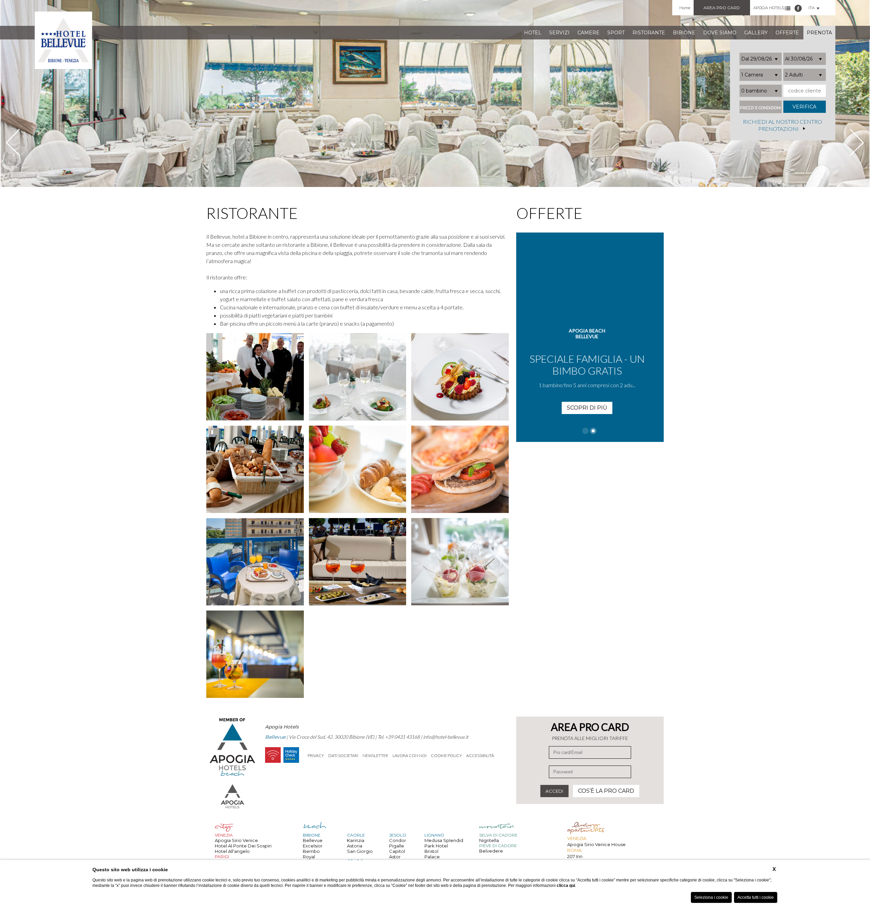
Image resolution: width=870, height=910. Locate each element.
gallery (756, 33)
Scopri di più (590, 396)
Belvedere (491, 851)
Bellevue (313, 840)
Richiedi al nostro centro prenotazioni (782, 125)
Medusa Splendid (443, 840)
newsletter (375, 755)
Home (684, 7)
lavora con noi (410, 755)
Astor (395, 856)
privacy (316, 755)
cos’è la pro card (606, 791)
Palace (432, 856)
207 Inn (574, 856)
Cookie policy (446, 755)
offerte (787, 33)
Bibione (684, 33)
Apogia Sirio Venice (236, 840)
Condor (397, 840)
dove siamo (719, 33)
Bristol (431, 851)
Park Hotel (436, 845)
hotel (532, 33)
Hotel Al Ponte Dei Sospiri (243, 845)
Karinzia (355, 840)
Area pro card (721, 7)
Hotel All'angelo (232, 851)
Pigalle (396, 845)
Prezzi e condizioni (760, 108)
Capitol (397, 851)
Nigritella (489, 840)
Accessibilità (480, 755)
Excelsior (313, 845)
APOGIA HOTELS (768, 7)
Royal (309, 856)
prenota (819, 33)
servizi (559, 33)
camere (588, 33)
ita (811, 7)
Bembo (311, 851)
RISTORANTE (648, 33)
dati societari (343, 755)
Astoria (354, 845)
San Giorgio (360, 851)
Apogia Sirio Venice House (596, 844)
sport (616, 33)
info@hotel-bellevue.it (445, 737)
